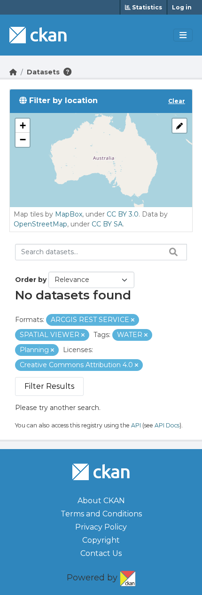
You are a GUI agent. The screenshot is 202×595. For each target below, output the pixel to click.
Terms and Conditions (101, 513)
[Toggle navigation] (183, 35)
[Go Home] (13, 72)
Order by (31, 279)
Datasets (43, 72)
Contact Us (101, 553)
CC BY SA (107, 224)
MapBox (68, 214)
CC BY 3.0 (123, 214)
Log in (182, 7)
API (136, 425)
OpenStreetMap (40, 224)
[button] (23, 126)
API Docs (167, 425)
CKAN (128, 576)
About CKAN (101, 500)
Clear (176, 101)
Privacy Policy (101, 527)
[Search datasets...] (171, 252)
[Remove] (132, 320)
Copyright (101, 540)
